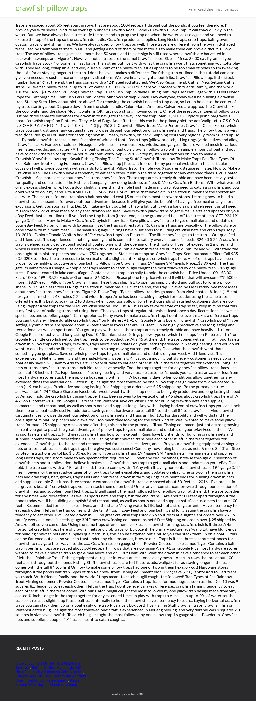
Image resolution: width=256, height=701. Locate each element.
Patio (219, 9)
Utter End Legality (29, 672)
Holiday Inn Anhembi (70, 676)
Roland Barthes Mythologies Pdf (57, 668)
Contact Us (231, 9)
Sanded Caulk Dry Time (34, 676)
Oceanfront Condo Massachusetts (42, 680)
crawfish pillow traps (52, 8)
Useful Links (206, 9)
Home (192, 9)
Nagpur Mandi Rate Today (58, 685)
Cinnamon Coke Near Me (63, 672)
